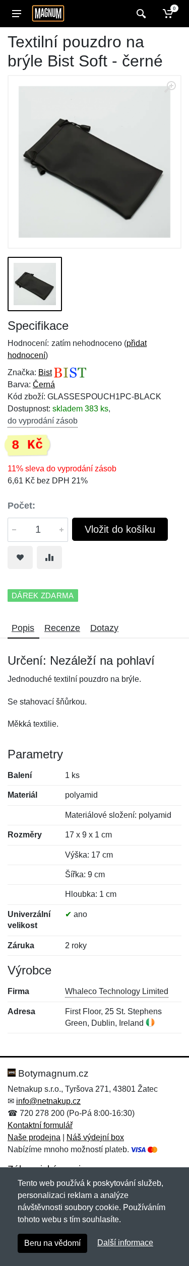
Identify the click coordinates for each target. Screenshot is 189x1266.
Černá (44, 384)
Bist (45, 372)
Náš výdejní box (95, 1137)
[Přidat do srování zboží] (49, 557)
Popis (23, 628)
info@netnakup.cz (48, 1101)
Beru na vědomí (52, 1243)
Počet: (21, 506)
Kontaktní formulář (40, 1125)
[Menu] (17, 14)
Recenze (62, 628)
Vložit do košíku (120, 529)
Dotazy (104, 628)
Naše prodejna (34, 1137)
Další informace (125, 1242)
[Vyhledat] (140, 13)
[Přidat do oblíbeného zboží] (20, 557)
